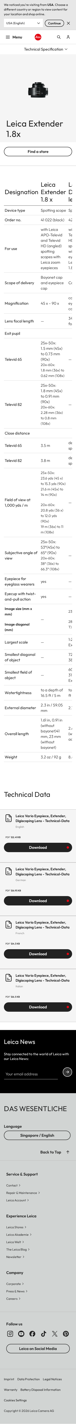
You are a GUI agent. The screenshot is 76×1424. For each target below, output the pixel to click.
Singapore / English (37, 1135)
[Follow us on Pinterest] (66, 1334)
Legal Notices (52, 1379)
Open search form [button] (59, 37)
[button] (68, 1152)
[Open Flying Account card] (68, 37)
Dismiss (68, 23)
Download (38, 847)
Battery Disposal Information (40, 1390)
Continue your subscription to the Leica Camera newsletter (67, 1072)
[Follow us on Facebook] (32, 1334)
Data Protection (28, 1379)
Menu (17, 37)
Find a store (38, 151)
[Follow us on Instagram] (10, 1334)
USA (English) (15, 23)
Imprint (9, 1379)
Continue (54, 23)
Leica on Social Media (38, 1348)
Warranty (10, 1390)
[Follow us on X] (55, 1334)
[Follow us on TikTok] (44, 1334)
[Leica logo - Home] (38, 37)
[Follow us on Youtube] (21, 1334)
